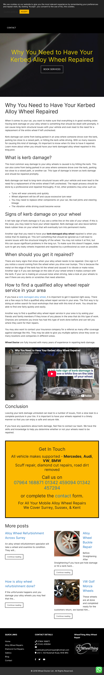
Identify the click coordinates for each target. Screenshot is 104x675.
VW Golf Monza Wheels (89, 586)
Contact (11, 27)
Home (7, 641)
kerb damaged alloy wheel (32, 297)
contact (63, 495)
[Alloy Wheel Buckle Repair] (67, 554)
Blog (7, 656)
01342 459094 (60, 482)
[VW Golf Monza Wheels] (67, 603)
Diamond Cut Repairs (14, 649)
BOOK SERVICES (52, 69)
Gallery (8, 653)
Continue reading (14, 557)
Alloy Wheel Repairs (14, 645)
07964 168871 (29, 482)
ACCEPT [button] (24, 12)
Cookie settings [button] (11, 12)
